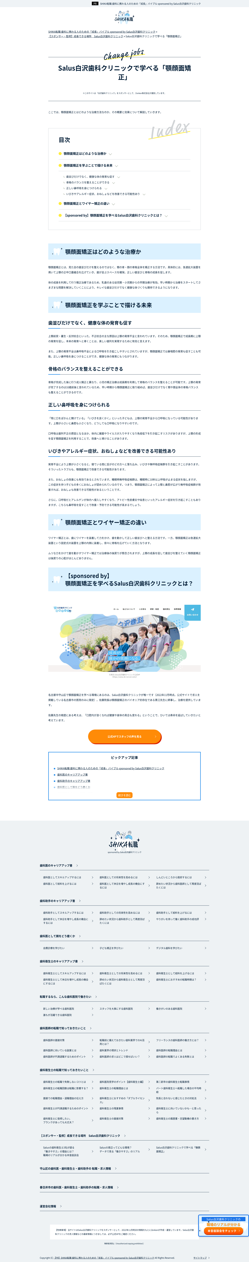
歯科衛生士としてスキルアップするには (64, 973)
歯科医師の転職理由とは (169, 1050)
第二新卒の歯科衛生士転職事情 (172, 1081)
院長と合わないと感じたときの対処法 (176, 1098)
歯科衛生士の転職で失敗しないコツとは (64, 1081)
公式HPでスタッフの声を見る (125, 736)
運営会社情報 (48, 1206)
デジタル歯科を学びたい (169, 948)
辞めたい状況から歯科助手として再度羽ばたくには (122, 920)
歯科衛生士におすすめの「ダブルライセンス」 (122, 1100)
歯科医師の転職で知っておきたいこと (63, 1028)
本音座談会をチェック (222, 1231)
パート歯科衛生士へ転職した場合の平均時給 (178, 1090)
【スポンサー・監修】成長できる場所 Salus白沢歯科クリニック (80, 1135)
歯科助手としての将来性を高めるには (120, 912)
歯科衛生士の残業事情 (111, 1108)
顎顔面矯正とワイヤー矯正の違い (86, 203)
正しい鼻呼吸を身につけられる (84, 188)
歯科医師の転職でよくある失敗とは (175, 1056)
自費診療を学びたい (54, 948)
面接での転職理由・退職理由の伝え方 (63, 1098)
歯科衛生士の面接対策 (111, 1118)
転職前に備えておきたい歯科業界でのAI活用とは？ (122, 1041)
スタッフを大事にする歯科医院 (116, 1008)
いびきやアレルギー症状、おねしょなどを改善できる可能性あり (103, 194)
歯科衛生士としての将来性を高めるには (121, 973)
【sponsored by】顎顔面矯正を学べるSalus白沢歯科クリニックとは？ (113, 215)
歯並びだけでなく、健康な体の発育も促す (90, 176)
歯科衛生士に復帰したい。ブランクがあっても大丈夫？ (58, 1120)
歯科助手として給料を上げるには (174, 912)
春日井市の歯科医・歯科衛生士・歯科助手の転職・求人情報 (76, 1187)
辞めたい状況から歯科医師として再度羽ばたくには (178, 885)
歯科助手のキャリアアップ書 (73, 781)
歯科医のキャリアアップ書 (72, 774)
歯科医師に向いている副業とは (59, 1050)
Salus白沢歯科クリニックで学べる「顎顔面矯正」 (178, 1149)
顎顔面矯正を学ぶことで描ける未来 (88, 165)
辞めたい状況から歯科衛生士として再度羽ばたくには (122, 981)
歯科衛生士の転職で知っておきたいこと (64, 1070)
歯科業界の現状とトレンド (114, 1050)
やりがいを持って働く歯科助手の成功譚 (177, 919)
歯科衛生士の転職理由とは (114, 1088)
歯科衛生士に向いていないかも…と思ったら (178, 1110)
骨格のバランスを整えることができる (87, 182)
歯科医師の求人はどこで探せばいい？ (120, 1056)
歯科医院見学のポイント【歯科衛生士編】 (122, 1081)
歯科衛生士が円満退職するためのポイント (65, 1108)
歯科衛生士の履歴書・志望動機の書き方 (177, 1118)
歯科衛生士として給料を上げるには (175, 973)
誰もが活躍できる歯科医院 (57, 1015)
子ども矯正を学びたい (111, 948)
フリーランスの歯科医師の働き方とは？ (177, 1040)
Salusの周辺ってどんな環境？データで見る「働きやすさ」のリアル (120, 1149)
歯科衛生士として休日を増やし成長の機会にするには (65, 981)
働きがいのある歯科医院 (169, 1008)
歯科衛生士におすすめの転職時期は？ (176, 979)
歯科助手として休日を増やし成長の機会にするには (65, 920)
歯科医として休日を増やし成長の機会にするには (122, 885)
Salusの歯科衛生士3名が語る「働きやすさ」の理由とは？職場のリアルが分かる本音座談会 (61, 1151)
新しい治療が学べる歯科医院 (58, 1008)
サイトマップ (200, 1257)
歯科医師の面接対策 (54, 1040)
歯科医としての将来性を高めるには (119, 877)
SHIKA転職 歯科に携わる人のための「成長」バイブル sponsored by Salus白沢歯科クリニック (150, 3)
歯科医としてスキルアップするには (62, 877)
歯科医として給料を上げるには (59, 883)
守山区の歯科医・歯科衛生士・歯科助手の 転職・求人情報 (75, 1168)
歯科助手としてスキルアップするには (63, 912)
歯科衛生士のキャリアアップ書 (59, 961)
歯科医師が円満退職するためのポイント (64, 1056)
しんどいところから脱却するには (174, 877)
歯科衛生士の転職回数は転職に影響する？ (65, 1088)
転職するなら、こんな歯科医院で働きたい (65, 996)
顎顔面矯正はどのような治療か (85, 153)
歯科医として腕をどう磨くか (73, 787)
